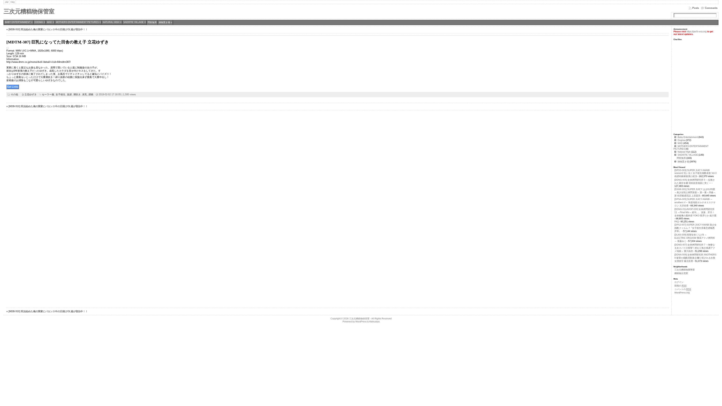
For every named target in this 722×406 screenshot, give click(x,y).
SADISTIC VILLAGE (133, 22)
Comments (711, 8)
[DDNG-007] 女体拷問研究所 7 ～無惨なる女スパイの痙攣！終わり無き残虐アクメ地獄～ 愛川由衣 (694, 247)
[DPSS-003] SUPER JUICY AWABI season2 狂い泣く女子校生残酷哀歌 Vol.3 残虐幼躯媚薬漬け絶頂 (695, 173)
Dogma (38, 22)
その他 (14, 94)
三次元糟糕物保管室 (29, 11)
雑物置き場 (164, 22)
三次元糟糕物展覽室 (684, 269)
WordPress (361, 321)
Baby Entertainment (17, 22)
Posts (695, 8)
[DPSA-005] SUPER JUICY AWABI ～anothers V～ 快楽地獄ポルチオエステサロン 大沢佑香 (694, 202)
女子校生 (60, 94)
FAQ (676, 221)
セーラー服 (48, 94)
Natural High (111, 22)
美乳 (84, 94)
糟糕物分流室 (681, 273)
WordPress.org (682, 292)
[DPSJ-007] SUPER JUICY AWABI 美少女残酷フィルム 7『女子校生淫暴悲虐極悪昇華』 (695, 228)
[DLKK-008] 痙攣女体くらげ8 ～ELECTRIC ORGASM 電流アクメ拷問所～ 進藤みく (694, 237)
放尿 (69, 94)
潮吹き (77, 94)
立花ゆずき (30, 94)
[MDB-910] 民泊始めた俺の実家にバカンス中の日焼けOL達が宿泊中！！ (48, 29)
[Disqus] (337, 161)
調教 (91, 94)
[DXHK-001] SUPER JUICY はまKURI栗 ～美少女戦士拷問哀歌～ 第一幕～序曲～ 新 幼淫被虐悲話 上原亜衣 (695, 192)
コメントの (682, 289)
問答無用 (152, 22)
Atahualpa (374, 321)
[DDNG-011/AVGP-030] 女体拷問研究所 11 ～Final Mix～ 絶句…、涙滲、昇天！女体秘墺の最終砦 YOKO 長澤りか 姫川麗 (695, 212)
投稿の (680, 285)
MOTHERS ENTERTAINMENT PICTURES (77, 22)
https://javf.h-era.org (696, 31)
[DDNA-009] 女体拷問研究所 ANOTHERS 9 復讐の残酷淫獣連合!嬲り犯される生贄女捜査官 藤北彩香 (695, 257)
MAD (49, 22)
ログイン (678, 282)
